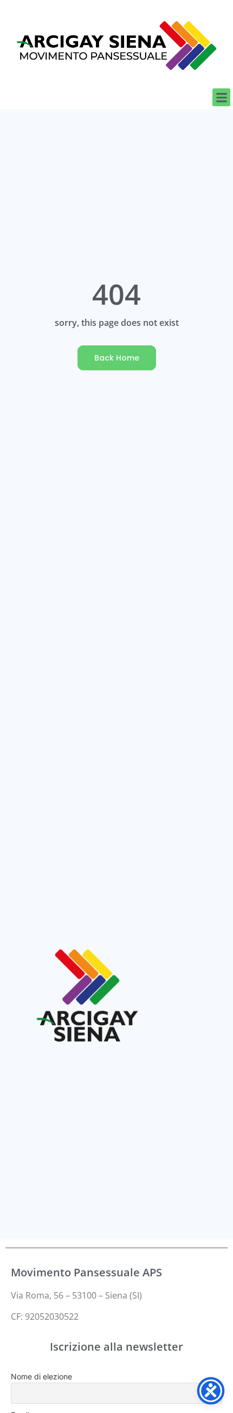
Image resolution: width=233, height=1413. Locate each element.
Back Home (116, 357)
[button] (221, 97)
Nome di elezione (41, 1376)
